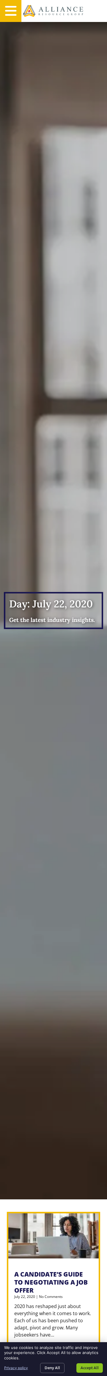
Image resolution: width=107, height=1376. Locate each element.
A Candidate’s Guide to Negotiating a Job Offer (51, 1282)
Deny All (52, 1367)
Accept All (90, 1367)
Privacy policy (16, 1368)
